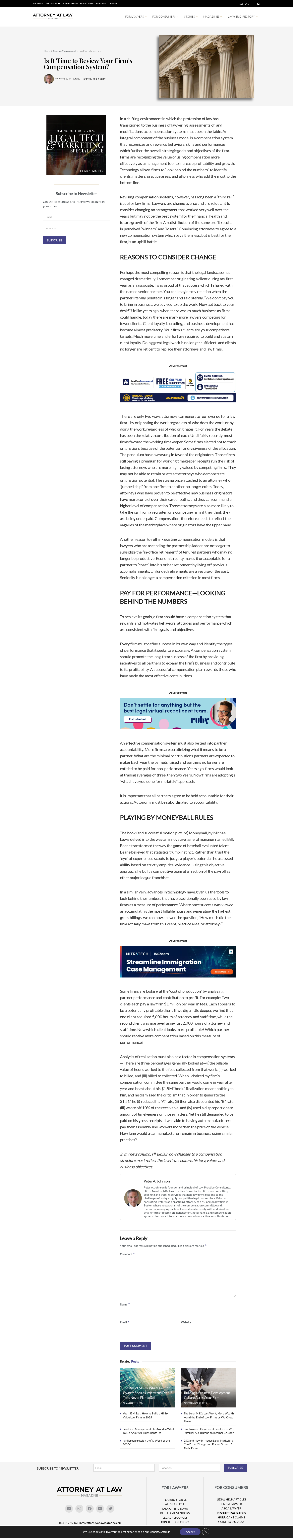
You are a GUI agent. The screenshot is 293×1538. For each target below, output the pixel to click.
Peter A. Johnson (157, 1181)
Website (186, 1322)
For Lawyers (134, 16)
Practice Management (64, 51)
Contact (113, 3)
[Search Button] (257, 3)
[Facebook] (90, 1509)
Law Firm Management (90, 51)
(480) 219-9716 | (68, 1522)
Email (125, 1322)
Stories (189, 16)
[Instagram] (79, 1509)
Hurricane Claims (231, 1517)
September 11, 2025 (196, 1403)
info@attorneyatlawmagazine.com (100, 1522)
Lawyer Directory (241, 16)
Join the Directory (175, 1522)
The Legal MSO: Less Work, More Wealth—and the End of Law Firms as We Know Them (209, 1417)
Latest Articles (175, 1504)
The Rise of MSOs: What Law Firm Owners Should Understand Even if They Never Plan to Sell (147, 1393)
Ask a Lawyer (231, 1508)
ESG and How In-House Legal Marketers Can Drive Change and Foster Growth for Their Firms (209, 1444)
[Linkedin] (69, 1509)
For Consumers (164, 16)
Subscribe (101, 3)
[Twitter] (110, 1509)
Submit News (86, 3)
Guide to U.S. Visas (231, 1521)
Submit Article (70, 3)
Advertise (38, 3)
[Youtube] (100, 1509)
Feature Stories (175, 1499)
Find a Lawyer (231, 1504)
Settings (165, 1531)
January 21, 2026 (134, 1403)
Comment (127, 1254)
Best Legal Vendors (175, 1513)
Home (47, 51)
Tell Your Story (52, 3)
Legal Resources (175, 1517)
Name (125, 1304)
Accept (190, 1531)
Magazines (211, 16)
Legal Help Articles (231, 1499)
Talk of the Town (175, 1508)
